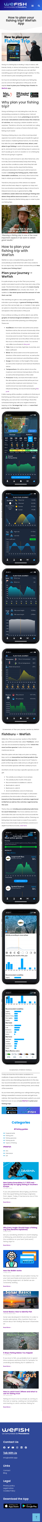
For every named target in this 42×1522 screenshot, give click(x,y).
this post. (27, 344)
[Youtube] (13, 1447)
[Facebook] (4, 1447)
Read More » (7, 1202)
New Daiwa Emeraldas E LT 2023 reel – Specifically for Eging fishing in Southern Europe (20, 1184)
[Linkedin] (21, 1447)
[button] (32, 5)
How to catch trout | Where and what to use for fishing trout (20, 1393)
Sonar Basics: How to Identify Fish (17, 1312)
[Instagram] (17, 1447)
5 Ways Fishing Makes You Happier (18, 1353)
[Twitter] (8, 1447)
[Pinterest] (26, 1447)
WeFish (4, 88)
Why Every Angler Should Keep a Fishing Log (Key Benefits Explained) (20, 1228)
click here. (23, 826)
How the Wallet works (12, 1270)
